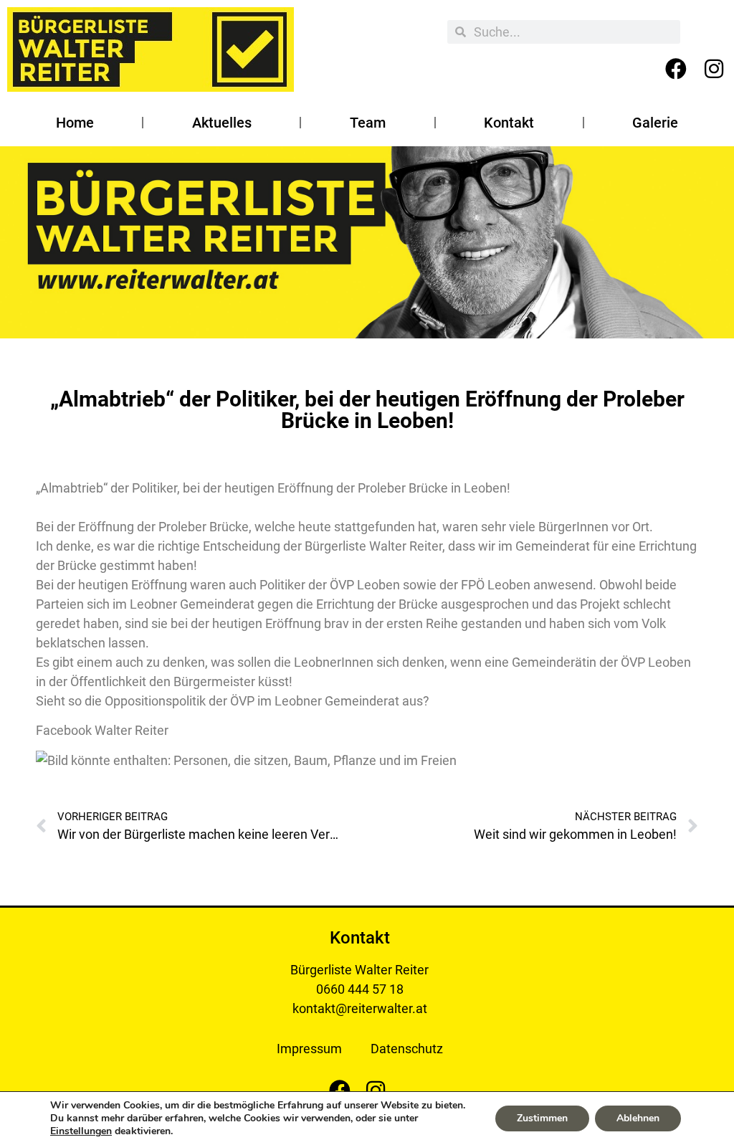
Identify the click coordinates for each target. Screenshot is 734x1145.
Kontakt (509, 122)
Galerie (655, 122)
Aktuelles (222, 122)
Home (75, 122)
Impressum (309, 1048)
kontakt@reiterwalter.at (359, 1008)
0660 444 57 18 (360, 989)
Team (368, 122)
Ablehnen (637, 1118)
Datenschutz (407, 1048)
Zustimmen (542, 1118)
